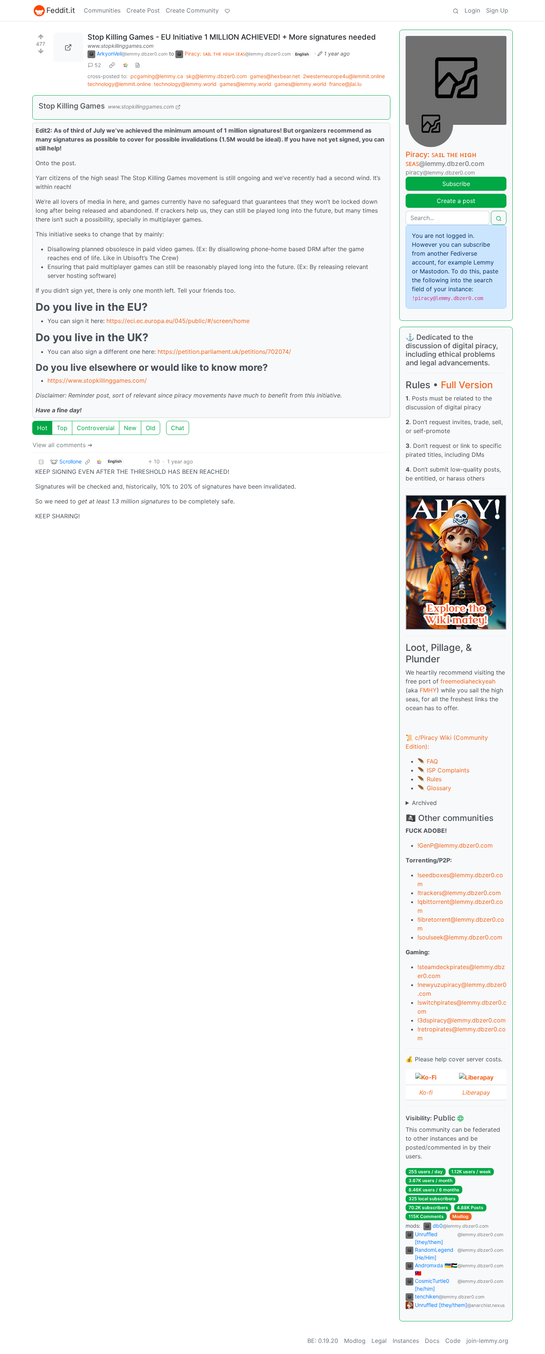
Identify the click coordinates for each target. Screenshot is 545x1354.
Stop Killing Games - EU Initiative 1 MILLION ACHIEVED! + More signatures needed (231, 37)
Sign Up (497, 10)
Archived (424, 802)
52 (98, 65)
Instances (406, 1340)
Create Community (192, 10)
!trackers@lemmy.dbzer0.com (459, 892)
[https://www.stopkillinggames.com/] (68, 47)
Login (472, 10)
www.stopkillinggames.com (120, 46)
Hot (42, 428)
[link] (112, 65)
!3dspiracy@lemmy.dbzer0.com (461, 1020)
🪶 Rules (429, 779)
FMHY (428, 690)
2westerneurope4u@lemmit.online (344, 76)
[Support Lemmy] (227, 10)
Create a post (456, 200)
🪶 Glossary (434, 788)
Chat (177, 428)
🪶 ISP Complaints (443, 770)
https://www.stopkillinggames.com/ (97, 380)
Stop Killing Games (72, 106)
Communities (102, 10)
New (130, 428)
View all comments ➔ (62, 445)
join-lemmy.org (487, 1340)
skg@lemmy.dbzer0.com (216, 76)
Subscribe (456, 183)
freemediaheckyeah (467, 681)
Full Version (467, 384)
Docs (432, 1340)
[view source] (137, 65)
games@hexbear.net (275, 76)
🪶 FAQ (427, 761)
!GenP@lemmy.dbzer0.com (455, 845)
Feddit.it (60, 10)
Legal (379, 1340)
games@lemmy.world (245, 84)
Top (62, 428)
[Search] (456, 10)
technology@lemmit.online (119, 84)
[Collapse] (41, 461)
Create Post (143, 10)
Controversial (96, 428)
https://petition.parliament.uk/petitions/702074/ (224, 351)
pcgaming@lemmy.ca (157, 76)
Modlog (460, 1216)
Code (452, 1340)
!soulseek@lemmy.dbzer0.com (459, 937)
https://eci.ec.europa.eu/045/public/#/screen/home (178, 321)
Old (150, 428)
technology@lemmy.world (185, 84)
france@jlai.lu (345, 84)
